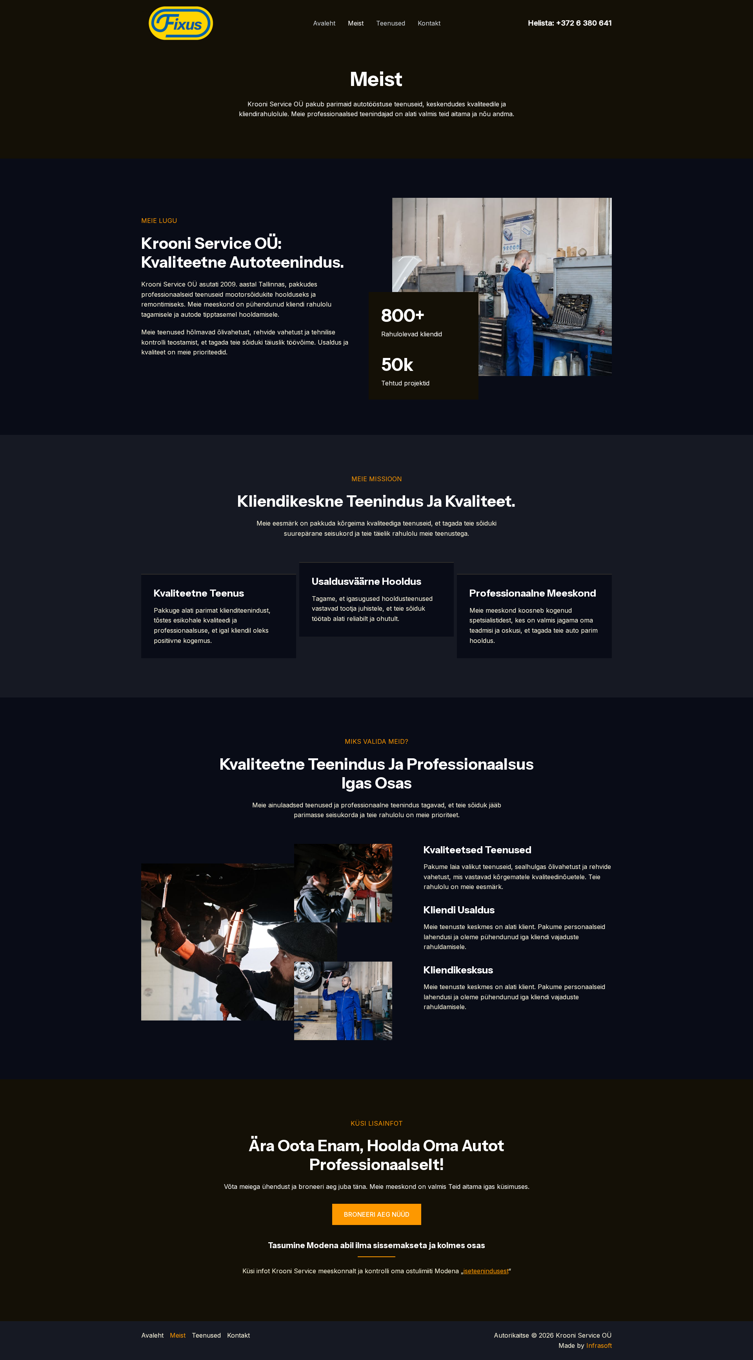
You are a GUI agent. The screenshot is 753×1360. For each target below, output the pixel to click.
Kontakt (429, 23)
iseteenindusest (486, 1271)
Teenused (390, 23)
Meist (356, 23)
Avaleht (324, 23)
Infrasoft (599, 1345)
